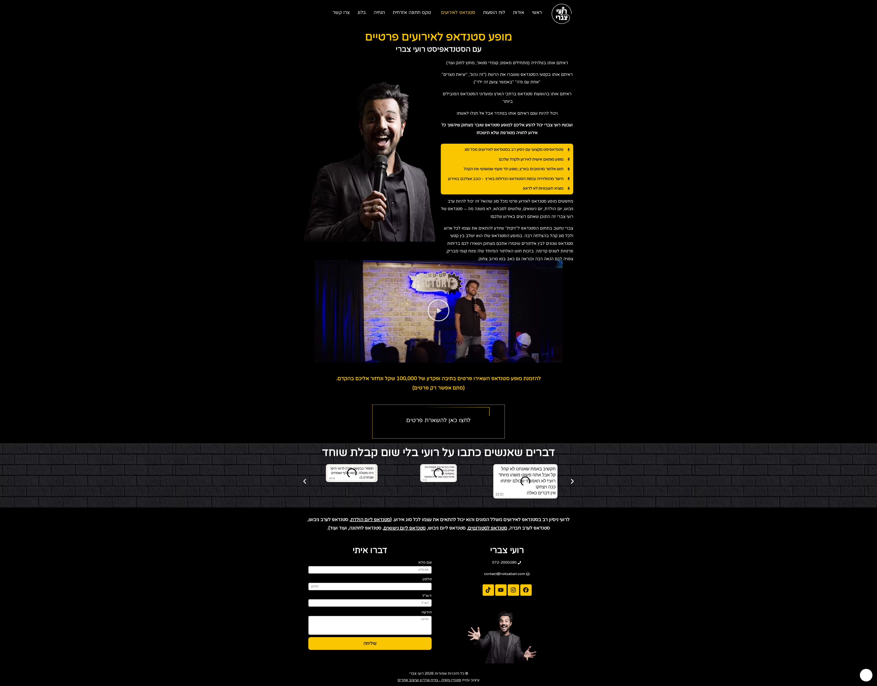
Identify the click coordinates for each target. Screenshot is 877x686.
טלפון (427, 579)
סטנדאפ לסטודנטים (487, 528)
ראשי (537, 12)
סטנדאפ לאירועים (458, 12)
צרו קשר (341, 12)
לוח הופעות (494, 12)
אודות (518, 12)
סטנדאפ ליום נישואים (405, 528)
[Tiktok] (488, 590)
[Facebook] (526, 590)
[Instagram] (513, 590)
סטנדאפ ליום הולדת (370, 519)
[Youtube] (501, 590)
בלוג (361, 12)
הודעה (427, 612)
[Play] (438, 311)
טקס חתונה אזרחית (412, 12)
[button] (304, 481)
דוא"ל (427, 595)
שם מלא (425, 562)
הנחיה (379, 12)
